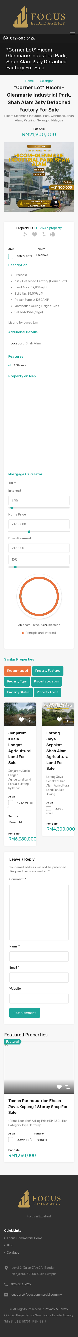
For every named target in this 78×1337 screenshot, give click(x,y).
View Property (39, 1083)
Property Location (46, 681)
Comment (17, 879)
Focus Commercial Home (24, 1238)
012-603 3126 (22, 38)
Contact (13, 1252)
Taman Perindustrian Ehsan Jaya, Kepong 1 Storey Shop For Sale (38, 1106)
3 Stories (19, 365)
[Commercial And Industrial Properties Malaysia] (39, 29)
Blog (10, 1245)
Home (29, 81)
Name (14, 946)
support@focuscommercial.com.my (36, 1294)
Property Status (18, 692)
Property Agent (47, 692)
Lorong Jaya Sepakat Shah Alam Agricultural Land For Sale (57, 751)
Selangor (46, 81)
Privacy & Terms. (56, 1309)
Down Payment (19, 538)
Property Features (47, 671)
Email (14, 967)
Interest (14, 491)
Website (15, 988)
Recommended (17, 671)
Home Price (17, 514)
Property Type (17, 681)
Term (12, 483)
